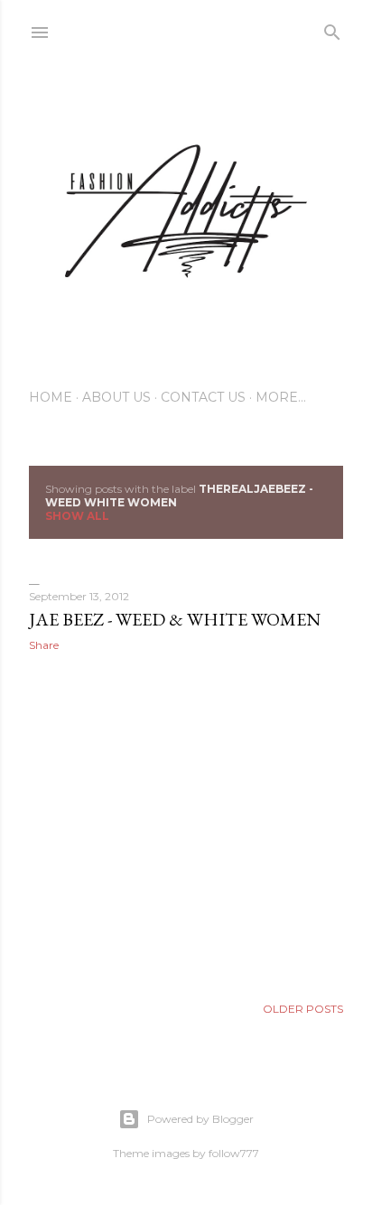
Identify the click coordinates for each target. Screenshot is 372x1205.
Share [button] (44, 645)
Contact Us (203, 397)
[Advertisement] (186, 823)
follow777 (234, 1153)
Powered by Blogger (200, 1119)
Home (50, 397)
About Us (116, 397)
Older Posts (303, 1008)
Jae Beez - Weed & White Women (175, 619)
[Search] (332, 28)
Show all (77, 516)
